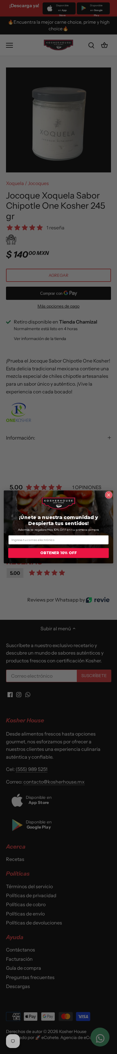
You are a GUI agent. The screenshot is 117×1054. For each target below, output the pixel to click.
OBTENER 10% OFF (58, 553)
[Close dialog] (109, 495)
